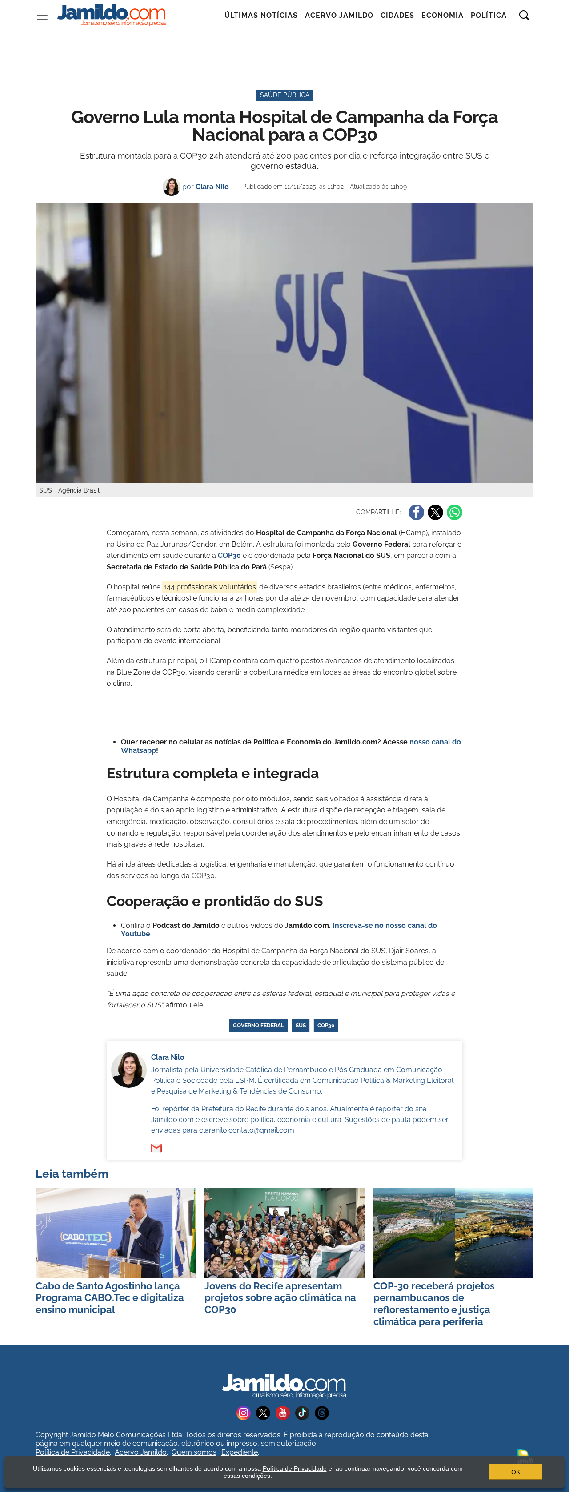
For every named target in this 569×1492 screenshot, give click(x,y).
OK (515, 1472)
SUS (301, 1026)
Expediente (239, 1452)
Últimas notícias (261, 15)
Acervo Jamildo (339, 15)
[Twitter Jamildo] (266, 1412)
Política (489, 15)
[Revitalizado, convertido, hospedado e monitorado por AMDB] (525, 1455)
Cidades (397, 15)
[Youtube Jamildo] (285, 1412)
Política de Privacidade (73, 1452)
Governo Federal (258, 1026)
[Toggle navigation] (42, 15)
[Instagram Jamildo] (246, 1412)
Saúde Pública (284, 95)
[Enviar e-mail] (156, 1148)
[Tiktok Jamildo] (305, 1412)
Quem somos (194, 1452)
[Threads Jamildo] (324, 1412)
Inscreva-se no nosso (370, 925)
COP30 (325, 1026)
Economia (442, 15)
